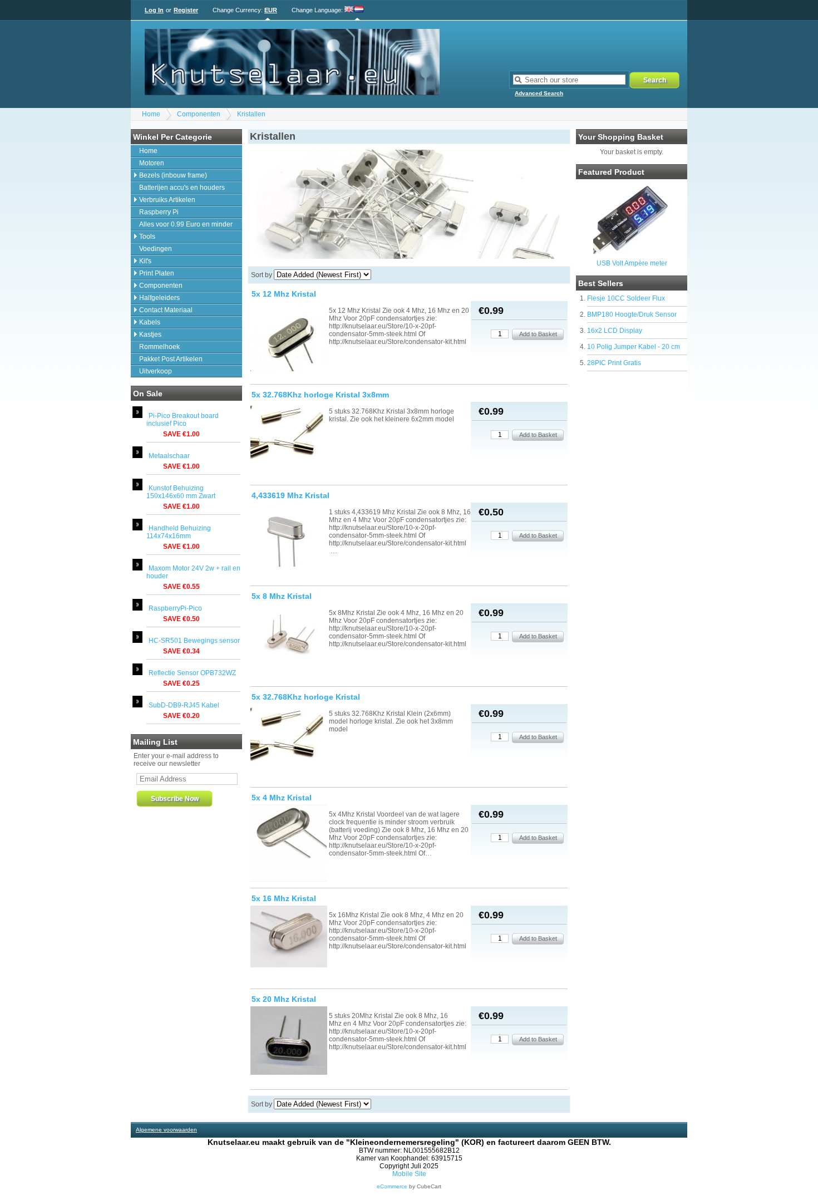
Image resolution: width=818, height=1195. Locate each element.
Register (186, 10)
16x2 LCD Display (614, 331)
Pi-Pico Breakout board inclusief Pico (182, 419)
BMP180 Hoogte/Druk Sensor (632, 314)
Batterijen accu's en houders (182, 187)
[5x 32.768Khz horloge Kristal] (288, 741)
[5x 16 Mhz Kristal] (288, 937)
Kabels (149, 322)
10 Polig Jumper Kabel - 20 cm (633, 347)
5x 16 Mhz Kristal (284, 898)
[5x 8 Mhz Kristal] (288, 639)
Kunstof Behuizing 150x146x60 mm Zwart (180, 492)
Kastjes (150, 334)
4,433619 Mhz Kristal (290, 495)
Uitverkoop (155, 371)
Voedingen (155, 249)
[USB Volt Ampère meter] (631, 253)
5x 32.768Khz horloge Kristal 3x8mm (320, 394)
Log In (154, 10)
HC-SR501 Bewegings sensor (194, 641)
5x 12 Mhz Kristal (284, 293)
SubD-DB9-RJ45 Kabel (184, 705)
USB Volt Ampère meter (632, 263)
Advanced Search (539, 93)
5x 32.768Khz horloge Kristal (306, 696)
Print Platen (156, 273)
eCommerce (392, 1186)
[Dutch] (359, 10)
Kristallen (251, 114)
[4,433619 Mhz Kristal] (288, 542)
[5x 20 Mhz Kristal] (288, 1041)
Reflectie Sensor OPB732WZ (192, 673)
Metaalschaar (169, 456)
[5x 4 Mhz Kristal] (288, 844)
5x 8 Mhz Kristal (282, 596)
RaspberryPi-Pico (175, 608)
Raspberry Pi (159, 212)
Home (151, 114)
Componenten (198, 114)
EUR (270, 10)
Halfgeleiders (159, 298)
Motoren (151, 163)
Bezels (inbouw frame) (173, 175)
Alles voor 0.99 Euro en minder (186, 224)
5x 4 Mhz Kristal (282, 797)
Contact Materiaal (166, 310)
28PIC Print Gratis (614, 363)
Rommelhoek (159, 347)
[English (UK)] (349, 10)
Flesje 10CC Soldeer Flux (626, 298)
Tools (147, 236)
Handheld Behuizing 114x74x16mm (178, 532)
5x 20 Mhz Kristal (284, 999)
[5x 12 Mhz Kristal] (288, 337)
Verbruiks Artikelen (167, 200)
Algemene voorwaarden (166, 1130)
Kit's (145, 261)
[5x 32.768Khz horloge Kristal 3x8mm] (288, 439)
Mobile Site (409, 1174)
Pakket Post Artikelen (171, 359)
